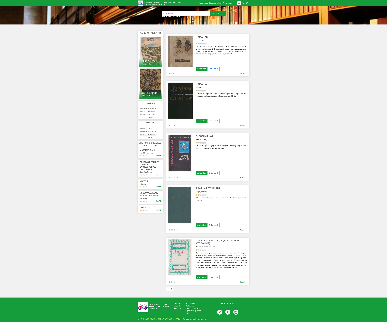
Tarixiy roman (151, 111)
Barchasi (150, 117)
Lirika (153, 114)
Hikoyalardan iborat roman (148, 108)
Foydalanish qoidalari (193, 311)
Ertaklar (142, 128)
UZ (239, 3)
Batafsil (158, 156)
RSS (187, 313)
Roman (142, 111)
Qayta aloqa (227, 3)
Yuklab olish (201, 69)
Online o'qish (213, 69)
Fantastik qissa (145, 114)
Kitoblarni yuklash (215, 3)
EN (247, 3)
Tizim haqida (203, 3)
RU (243, 3)
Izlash (216, 13)
